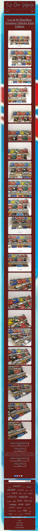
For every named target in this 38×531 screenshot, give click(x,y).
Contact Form (19, 522)
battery (29, 487)
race (27, 490)
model (17, 486)
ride (25, 510)
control (20, 490)
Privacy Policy (19, 525)
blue (25, 493)
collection (12, 511)
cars (27, 504)
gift (14, 501)
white (24, 487)
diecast (28, 500)
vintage (12, 504)
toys (19, 511)
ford (31, 490)
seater (29, 508)
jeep (20, 493)
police (30, 493)
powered (9, 487)
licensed (21, 514)
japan (15, 514)
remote (12, 507)
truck (14, 493)
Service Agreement (19, 527)
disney (11, 514)
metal (8, 493)
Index (19, 520)
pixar (24, 508)
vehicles (23, 496)
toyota (9, 501)
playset (19, 508)
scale (20, 504)
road (30, 511)
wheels (28, 513)
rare (31, 497)
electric (11, 489)
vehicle (12, 496)
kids (19, 500)
